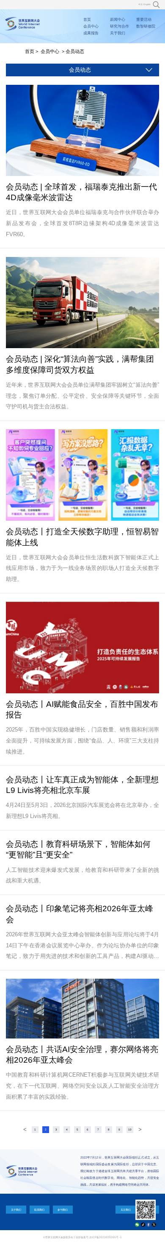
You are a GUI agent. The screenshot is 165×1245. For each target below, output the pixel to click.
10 (130, 1129)
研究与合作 (119, 26)
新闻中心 (117, 19)
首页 (87, 19)
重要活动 (143, 19)
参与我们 (63, 1209)
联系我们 (39, 1209)
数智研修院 (145, 26)
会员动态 (75, 51)
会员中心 (91, 26)
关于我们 (117, 33)
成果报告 (91, 33)
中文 (140, 4)
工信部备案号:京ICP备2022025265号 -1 (97, 1237)
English (147, 4)
